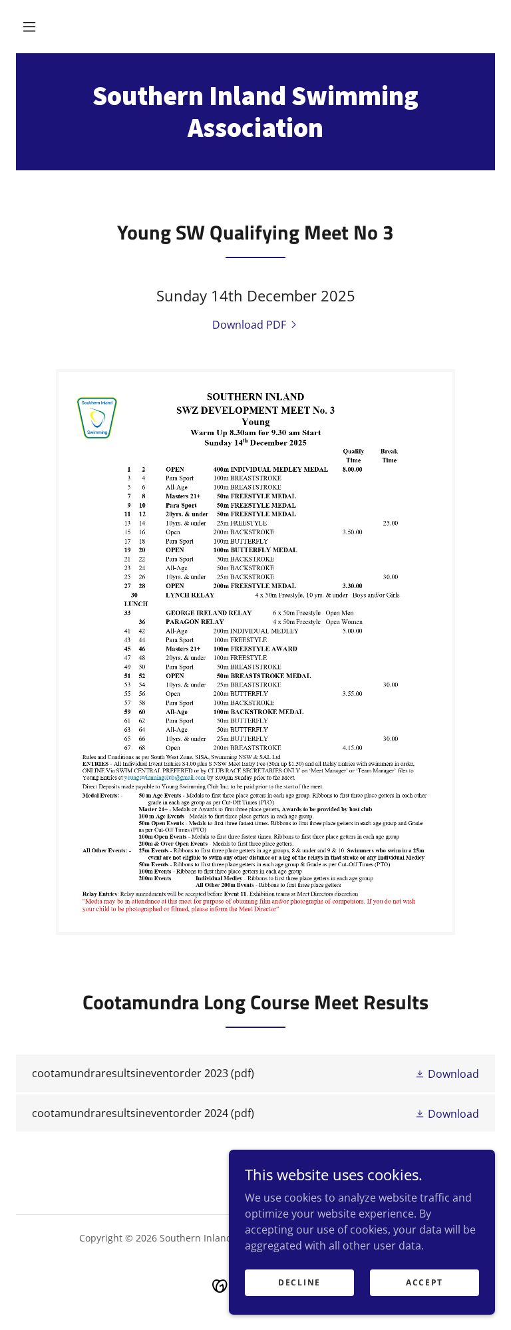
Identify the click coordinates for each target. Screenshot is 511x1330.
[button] (29, 26)
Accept (424, 1282)
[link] (255, 133)
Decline (299, 1282)
